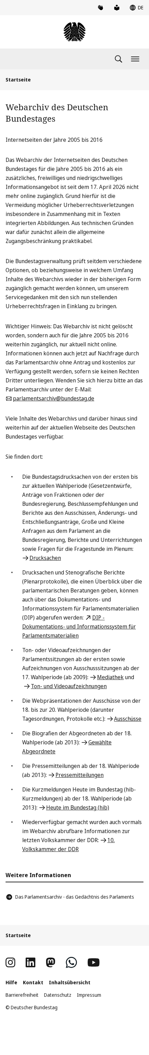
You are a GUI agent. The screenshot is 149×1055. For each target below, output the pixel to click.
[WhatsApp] (71, 962)
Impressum (89, 995)
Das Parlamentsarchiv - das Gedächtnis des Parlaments (74, 896)
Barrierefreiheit (22, 995)
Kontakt (33, 982)
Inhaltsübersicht (69, 982)
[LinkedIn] (30, 962)
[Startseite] (74, 32)
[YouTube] (93, 962)
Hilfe (11, 982)
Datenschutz (57, 995)
